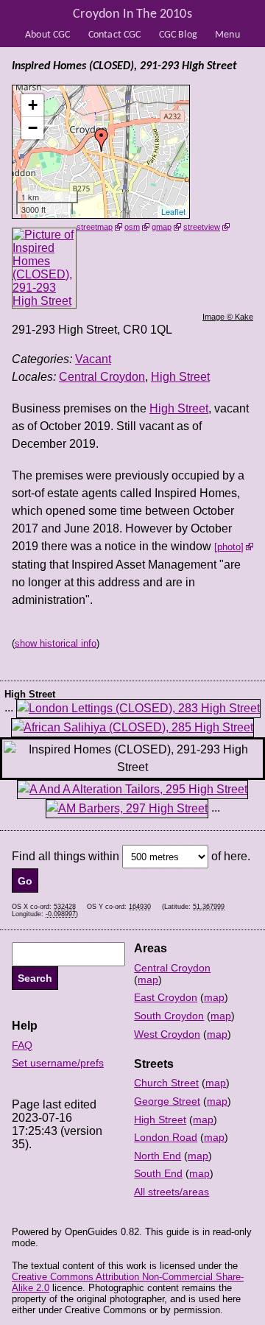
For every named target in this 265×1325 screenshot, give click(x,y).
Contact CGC (114, 35)
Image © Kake (227, 316)
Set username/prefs (58, 1063)
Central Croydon (102, 376)
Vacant (93, 359)
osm (132, 226)
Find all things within (65, 856)
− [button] (33, 128)
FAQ (22, 1045)
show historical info (55, 643)
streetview (201, 226)
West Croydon (167, 1034)
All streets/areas (171, 1192)
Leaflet (173, 211)
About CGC (47, 35)
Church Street (166, 1083)
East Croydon (165, 997)
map (148, 979)
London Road (165, 1137)
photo (229, 546)
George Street (167, 1101)
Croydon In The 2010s (132, 14)
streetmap (95, 226)
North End (157, 1155)
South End (158, 1173)
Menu (227, 35)
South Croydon (169, 1016)
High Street (180, 376)
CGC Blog (178, 35)
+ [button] (33, 105)
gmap (162, 226)
